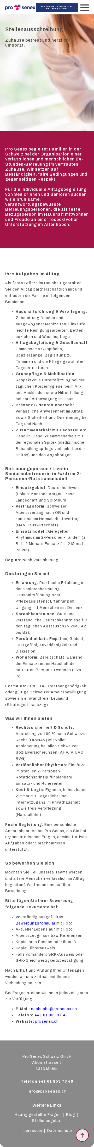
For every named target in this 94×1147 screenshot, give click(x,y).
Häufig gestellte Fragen (38, 1115)
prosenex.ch (47, 1021)
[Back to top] (82, 1135)
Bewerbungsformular (36, 923)
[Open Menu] (84, 7)
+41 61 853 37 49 (51, 1015)
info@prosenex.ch (47, 1091)
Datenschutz (60, 1131)
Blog (71, 1115)
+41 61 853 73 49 (55, 1081)
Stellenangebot (47, 1121)
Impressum (32, 1131)
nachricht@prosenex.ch (54, 1009)
